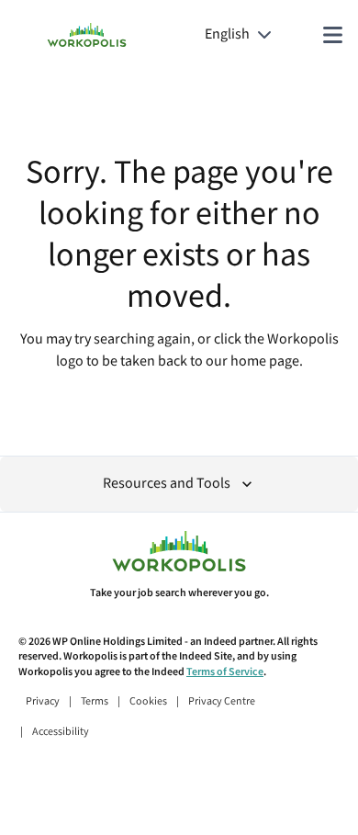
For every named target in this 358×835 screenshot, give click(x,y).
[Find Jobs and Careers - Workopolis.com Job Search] (87, 35)
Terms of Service (224, 672)
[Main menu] (332, 35)
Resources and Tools (166, 483)
